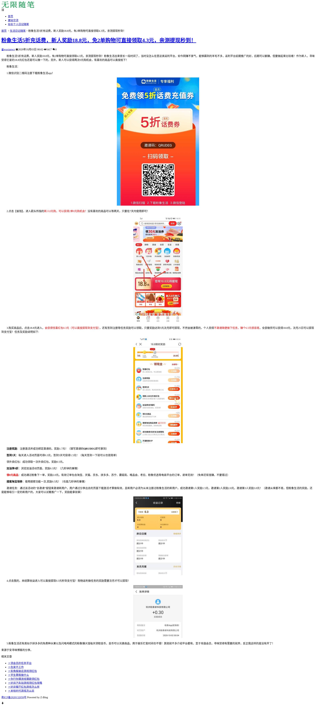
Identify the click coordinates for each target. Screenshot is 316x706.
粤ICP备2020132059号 (13, 697)
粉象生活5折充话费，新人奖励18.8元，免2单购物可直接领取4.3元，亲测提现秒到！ (98, 40)
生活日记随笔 (18, 30)
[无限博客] (17, 7)
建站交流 (13, 20)
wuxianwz (9, 49)
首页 (10, 16)
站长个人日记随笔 (18, 24)
